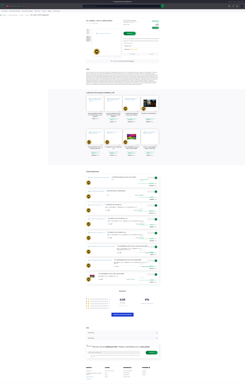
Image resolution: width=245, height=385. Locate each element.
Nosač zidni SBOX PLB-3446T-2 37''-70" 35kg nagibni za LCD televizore (95, 117)
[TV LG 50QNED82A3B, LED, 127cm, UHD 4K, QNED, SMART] (101, 279)
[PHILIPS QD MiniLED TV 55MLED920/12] (97, 200)
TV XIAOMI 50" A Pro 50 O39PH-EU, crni (120, 239)
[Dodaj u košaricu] (99, 124)
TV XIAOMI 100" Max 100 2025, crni (116, 211)
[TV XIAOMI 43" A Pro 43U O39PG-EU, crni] (98, 228)
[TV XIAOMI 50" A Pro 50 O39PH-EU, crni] (98, 242)
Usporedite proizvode (228, 6)
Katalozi (233, 1)
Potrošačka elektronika (14, 15)
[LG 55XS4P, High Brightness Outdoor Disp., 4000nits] (131, 104)
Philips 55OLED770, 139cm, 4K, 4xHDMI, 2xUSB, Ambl (95, 153)
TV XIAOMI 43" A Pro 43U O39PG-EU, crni (121, 225)
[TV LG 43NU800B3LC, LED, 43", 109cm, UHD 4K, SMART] (131, 141)
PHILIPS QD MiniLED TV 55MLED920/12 (120, 197)
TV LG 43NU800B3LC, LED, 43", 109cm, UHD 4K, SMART (131, 153)
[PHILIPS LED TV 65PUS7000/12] (149, 104)
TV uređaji (23, 15)
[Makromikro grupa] (3, 6)
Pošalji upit (129, 33)
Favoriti (232, 6)
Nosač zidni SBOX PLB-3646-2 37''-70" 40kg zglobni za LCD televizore (113, 117)
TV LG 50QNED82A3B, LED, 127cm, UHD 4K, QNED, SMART (133, 276)
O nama (242, 1)
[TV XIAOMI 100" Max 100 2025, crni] (96, 214)
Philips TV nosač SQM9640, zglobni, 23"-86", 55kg (149, 153)
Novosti (237, 1)
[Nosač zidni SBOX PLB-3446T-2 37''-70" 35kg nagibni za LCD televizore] (95, 104)
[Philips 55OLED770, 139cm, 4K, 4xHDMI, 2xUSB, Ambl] (95, 141)
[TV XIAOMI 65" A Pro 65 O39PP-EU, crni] (113, 141)
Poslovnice (228, 1)
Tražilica (162, 6)
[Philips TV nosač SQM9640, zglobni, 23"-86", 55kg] (149, 141)
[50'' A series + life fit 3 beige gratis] (107, 42)
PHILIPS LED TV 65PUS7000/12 (150, 116)
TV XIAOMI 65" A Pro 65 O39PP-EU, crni (113, 153)
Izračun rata (155, 27)
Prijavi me (151, 369)
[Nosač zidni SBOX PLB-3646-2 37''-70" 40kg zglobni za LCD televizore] (113, 104)
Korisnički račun (241, 6)
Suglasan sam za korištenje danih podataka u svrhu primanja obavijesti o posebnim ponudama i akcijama (115, 373)
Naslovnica (4, 15)
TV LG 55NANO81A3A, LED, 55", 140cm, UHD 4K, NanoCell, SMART (103, 264)
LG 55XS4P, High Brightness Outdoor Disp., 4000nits (131, 116)
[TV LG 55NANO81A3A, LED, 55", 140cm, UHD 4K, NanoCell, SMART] (103, 256)
